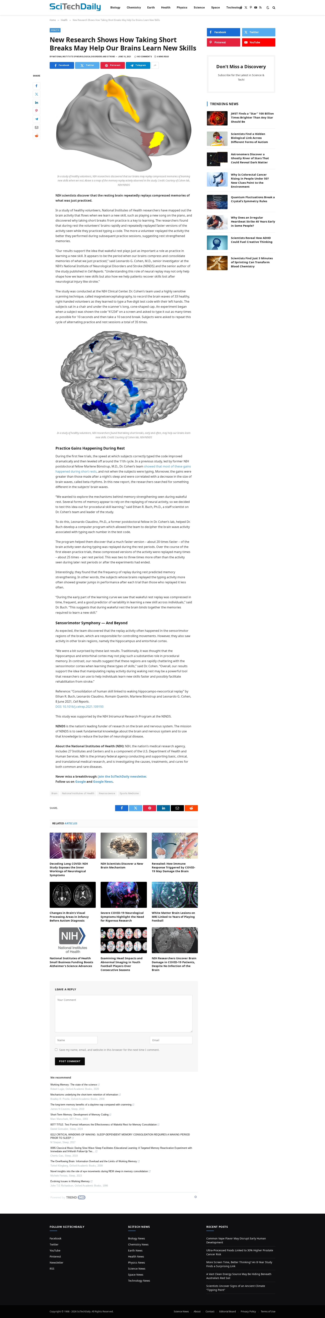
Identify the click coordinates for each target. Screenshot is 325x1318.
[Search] (273, 7)
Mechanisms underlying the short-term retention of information (84, 1094)
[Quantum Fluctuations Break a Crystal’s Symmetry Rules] (217, 202)
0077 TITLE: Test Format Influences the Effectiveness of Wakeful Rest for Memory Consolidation (103, 1124)
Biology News (136, 1238)
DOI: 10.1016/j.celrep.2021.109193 (79, 707)
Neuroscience (107, 793)
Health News (136, 1256)
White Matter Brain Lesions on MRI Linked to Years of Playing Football (173, 916)
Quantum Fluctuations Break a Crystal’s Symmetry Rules (253, 199)
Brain (54, 793)
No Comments (144, 57)
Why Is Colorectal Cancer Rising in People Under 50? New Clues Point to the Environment (250, 180)
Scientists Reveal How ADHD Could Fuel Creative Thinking (252, 240)
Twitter (54, 1244)
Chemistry (134, 7)
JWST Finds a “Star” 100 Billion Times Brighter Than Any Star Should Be (252, 117)
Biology (115, 7)
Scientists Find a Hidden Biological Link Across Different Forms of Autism (249, 138)
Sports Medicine (129, 793)
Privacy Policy (248, 1311)
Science (199, 7)
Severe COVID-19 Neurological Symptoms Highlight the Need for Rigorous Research (122, 916)
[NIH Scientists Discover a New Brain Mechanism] (124, 846)
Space (215, 7)
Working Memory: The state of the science (73, 1084)
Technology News (139, 1280)
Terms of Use (268, 1311)
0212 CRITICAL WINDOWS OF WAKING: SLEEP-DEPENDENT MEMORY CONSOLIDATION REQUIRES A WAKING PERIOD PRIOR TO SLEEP (120, 1136)
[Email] (36, 127)
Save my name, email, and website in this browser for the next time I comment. (109, 1050)
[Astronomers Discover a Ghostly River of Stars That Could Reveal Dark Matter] (217, 159)
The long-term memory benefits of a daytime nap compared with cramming (90, 1104)
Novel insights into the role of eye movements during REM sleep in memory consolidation (99, 1171)
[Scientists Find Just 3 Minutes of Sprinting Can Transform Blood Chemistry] (217, 263)
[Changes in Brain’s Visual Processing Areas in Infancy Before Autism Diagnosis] (73, 895)
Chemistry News (138, 1244)
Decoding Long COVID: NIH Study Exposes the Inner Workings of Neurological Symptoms (69, 869)
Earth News (135, 1250)
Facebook (55, 1238)
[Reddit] (36, 135)
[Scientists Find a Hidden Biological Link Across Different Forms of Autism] (217, 139)
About (197, 1311)
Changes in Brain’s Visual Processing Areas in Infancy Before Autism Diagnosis (69, 916)
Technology (234, 7)
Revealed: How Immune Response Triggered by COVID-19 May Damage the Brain (173, 867)
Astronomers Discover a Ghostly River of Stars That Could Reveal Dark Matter (250, 158)
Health (165, 7)
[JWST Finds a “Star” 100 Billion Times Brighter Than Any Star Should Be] (217, 118)
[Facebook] (36, 85)
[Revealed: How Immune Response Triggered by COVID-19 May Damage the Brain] (175, 846)
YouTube (55, 1250)
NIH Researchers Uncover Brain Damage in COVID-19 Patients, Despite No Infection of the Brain (174, 963)
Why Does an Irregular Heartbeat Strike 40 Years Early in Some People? (253, 221)
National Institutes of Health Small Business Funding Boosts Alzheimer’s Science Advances (71, 962)
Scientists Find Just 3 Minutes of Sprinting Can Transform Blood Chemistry (252, 262)
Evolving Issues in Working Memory (70, 1181)
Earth (151, 7)
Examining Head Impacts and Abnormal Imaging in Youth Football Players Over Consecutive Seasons (122, 963)
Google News (103, 781)
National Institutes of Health (78, 793)
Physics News (136, 1262)
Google (80, 781)
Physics (182, 7)
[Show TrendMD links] (195, 1196)
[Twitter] (36, 94)
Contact (210, 1311)
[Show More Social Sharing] (155, 65)
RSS (52, 1268)
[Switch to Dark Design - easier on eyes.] (268, 7)
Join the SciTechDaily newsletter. (122, 776)
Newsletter (56, 1262)
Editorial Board (227, 1311)
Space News (135, 1274)
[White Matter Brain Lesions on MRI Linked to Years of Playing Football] (175, 895)
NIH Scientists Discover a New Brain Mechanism (122, 865)
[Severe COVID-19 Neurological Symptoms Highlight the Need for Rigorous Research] (124, 895)
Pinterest (55, 1256)
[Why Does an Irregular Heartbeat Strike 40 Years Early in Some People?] (217, 222)
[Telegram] (36, 119)
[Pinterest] (36, 110)
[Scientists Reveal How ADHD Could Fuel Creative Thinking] (217, 243)
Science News (136, 1268)
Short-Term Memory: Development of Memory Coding (79, 1114)
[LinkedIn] (36, 102)
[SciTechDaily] (75, 8)
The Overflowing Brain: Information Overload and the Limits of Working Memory (93, 1161)
